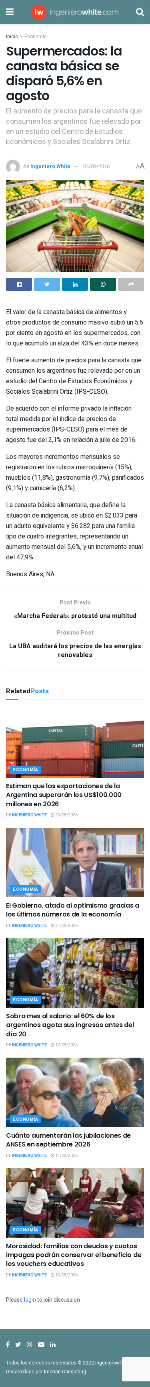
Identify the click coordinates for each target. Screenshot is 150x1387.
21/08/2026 (66, 926)
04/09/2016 (96, 166)
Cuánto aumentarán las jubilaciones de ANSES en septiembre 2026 (68, 1140)
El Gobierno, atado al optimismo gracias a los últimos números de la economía (72, 910)
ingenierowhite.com (117, 1362)
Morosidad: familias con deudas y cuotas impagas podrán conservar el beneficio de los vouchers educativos (73, 1255)
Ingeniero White (50, 166)
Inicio (12, 36)
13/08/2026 (66, 1275)
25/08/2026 (66, 815)
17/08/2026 (66, 1045)
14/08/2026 (66, 1156)
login (30, 1300)
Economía (35, 36)
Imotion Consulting (65, 1371)
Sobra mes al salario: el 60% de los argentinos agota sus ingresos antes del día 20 (70, 1025)
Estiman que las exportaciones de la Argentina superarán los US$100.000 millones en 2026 (64, 795)
